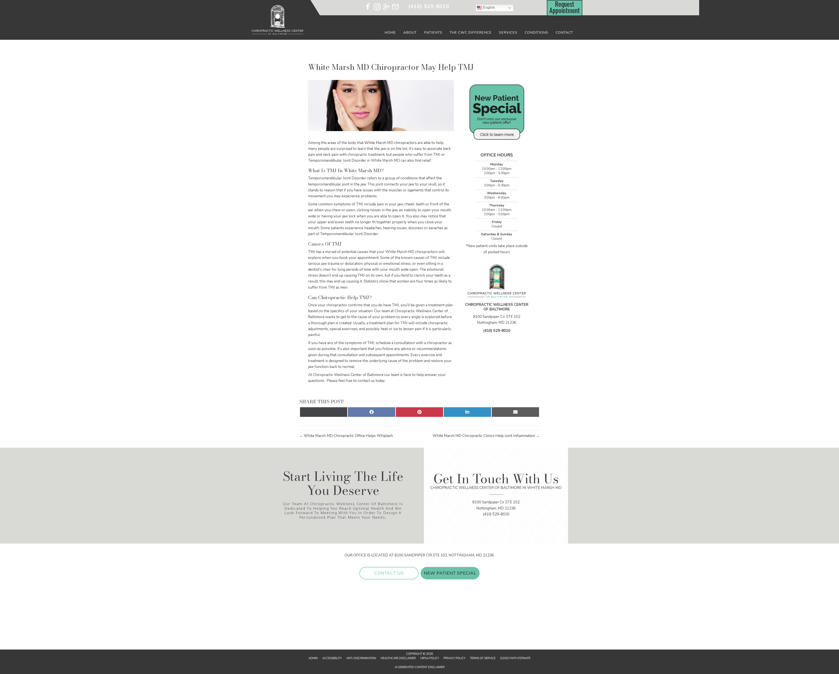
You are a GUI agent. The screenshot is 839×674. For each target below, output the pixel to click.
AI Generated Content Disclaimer (420, 667)
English (488, 7)
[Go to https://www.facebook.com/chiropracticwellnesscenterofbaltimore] (367, 7)
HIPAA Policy (429, 658)
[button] (388, 573)
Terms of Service (483, 658)
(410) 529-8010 (428, 6)
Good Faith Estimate (515, 658)
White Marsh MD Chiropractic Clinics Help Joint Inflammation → (486, 435)
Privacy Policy (454, 658)
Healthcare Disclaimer (398, 658)
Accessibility (332, 658)
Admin (313, 658)
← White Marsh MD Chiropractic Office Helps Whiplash (346, 435)
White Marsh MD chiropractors (390, 142)
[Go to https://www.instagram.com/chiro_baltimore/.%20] (377, 7)
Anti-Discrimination (361, 658)
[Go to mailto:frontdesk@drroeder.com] (395, 7)
